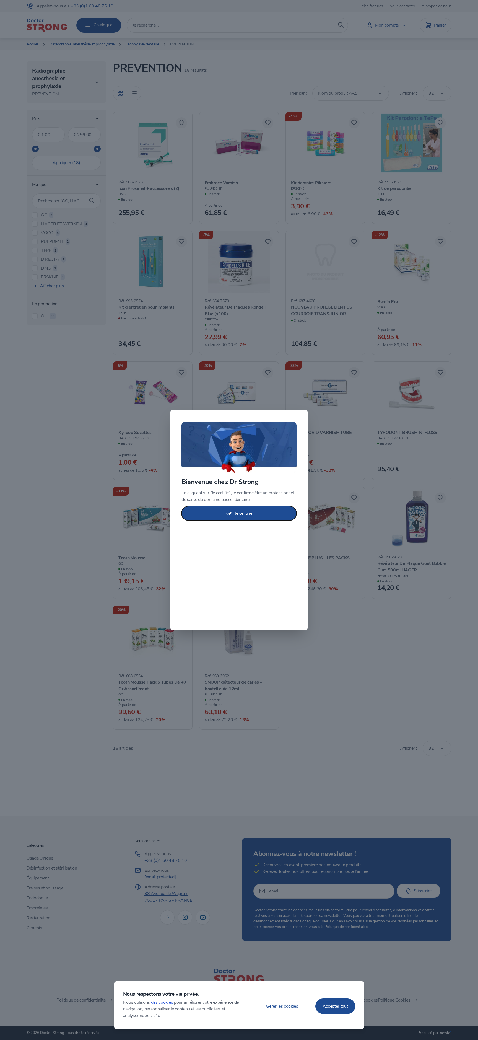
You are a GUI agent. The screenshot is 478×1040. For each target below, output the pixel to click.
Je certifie (243, 513)
